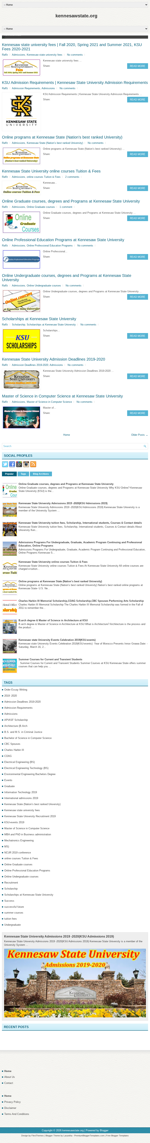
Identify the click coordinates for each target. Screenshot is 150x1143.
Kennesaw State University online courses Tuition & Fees (51, 171)
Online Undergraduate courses (44, 285)
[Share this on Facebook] (53, 65)
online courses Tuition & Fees (44, 176)
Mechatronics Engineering (19, 840)
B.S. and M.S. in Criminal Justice (23, 732)
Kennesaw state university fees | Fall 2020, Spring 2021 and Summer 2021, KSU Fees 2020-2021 (72, 47)
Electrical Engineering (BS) (19, 762)
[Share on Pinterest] (65, 65)
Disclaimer (10, 1108)
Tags (23, 474)
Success (9, 900)
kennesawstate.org (76, 15)
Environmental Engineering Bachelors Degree (29, 774)
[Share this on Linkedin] (69, 65)
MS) (6, 846)
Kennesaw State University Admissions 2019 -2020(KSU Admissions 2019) (63, 503)
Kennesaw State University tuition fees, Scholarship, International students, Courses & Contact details (80, 522)
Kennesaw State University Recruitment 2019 (30, 816)
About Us (9, 1076)
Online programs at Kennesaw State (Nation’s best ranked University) (62, 137)
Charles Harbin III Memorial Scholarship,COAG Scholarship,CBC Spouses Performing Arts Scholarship (81, 600)
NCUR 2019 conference (17, 852)
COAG (8, 756)
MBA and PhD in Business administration (27, 834)
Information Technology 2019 (20, 792)
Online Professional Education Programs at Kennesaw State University (63, 240)
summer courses (13, 912)
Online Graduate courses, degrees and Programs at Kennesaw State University (71, 201)
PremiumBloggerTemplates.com (89, 1135)
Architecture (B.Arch (15, 725)
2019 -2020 (10, 695)
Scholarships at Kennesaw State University (39, 319)
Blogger (104, 1130)
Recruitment (11, 882)
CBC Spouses (12, 743)
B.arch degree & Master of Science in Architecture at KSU (53, 620)
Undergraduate (12, 924)
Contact (8, 1083)
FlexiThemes (37, 1135)
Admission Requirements (26, 88)
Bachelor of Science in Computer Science (28, 738)
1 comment (66, 206)
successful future (14, 906)
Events (8, 780)
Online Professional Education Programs (50, 245)
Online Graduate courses (41, 206)
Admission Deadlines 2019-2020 (30, 365)
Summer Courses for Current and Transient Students (50, 659)
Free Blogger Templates (117, 1135)
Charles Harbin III (14, 749)
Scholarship (18, 324)
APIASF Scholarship (16, 719)
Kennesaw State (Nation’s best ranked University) (55, 142)
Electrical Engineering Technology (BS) (26, 768)
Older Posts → (139, 434)
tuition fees (10, 918)
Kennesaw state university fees (44, 54)
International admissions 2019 (21, 798)
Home (66, 434)
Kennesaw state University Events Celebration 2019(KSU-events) (57, 639)
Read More (137, 66)
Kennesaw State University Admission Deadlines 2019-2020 (53, 359)
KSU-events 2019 (14, 822)
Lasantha (67, 1135)
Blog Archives (41, 474)
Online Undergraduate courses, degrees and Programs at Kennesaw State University (66, 277)
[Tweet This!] (57, 65)
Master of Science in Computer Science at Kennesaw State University (62, 396)
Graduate (9, 786)
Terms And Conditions (16, 1114)
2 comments (72, 176)
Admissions (18, 54)
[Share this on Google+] (61, 65)
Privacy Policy (12, 1101)
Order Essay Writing (15, 689)
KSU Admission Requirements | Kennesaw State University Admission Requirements (75, 82)
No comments (75, 54)
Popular (9, 474)
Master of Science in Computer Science (49, 401)
